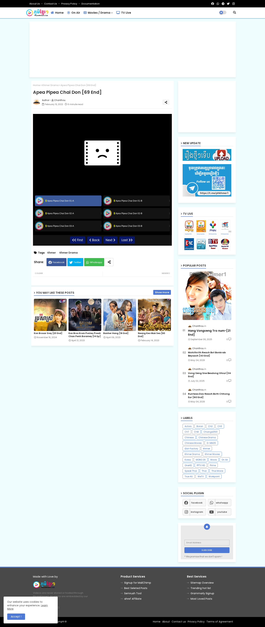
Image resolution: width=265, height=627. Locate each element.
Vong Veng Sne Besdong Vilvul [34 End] (209, 375)
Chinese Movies (193, 443)
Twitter (77, 262)
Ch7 (187, 431)
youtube (222, 511)
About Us (34, 3)
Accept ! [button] (16, 616)
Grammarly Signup (202, 593)
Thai (204, 470)
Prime (213, 465)
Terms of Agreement (219, 621)
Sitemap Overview (202, 583)
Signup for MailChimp (137, 583)
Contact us (51, 3)
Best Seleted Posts (135, 588)
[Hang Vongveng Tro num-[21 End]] (207, 295)
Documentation (90, 3)
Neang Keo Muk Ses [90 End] (151, 335)
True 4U (189, 476)
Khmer (51, 252)
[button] (234, 12)
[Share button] (109, 262)
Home (59, 13)
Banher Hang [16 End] (115, 333)
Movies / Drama (98, 13)
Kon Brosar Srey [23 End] (48, 333)
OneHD (188, 465)
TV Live (125, 13)
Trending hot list (201, 588)
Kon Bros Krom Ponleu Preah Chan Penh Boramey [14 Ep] (85, 335)
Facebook (59, 262)
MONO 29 (201, 459)
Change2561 (211, 431)
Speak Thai (191, 470)
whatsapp (222, 502)
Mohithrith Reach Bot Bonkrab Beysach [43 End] (207, 354)
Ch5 (219, 426)
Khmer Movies (212, 454)
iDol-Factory (191, 448)
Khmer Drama (50, 85)
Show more (162, 292)
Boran (199, 426)
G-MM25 (211, 443)
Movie (213, 459)
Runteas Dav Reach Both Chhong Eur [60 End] (209, 395)
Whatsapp (96, 262)
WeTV (201, 476)
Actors (188, 426)
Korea (188, 459)
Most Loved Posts (201, 599)
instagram (197, 511)
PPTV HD (201, 465)
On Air (75, 13)
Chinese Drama (207, 437)
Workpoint (214, 476)
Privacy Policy (69, 3)
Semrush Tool (133, 593)
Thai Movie (217, 470)
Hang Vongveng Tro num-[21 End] (209, 333)
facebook (196, 502)
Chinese (189, 437)
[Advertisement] (132, 49)
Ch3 (210, 426)
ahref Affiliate (133, 599)
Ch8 (196, 431)
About (166, 621)
